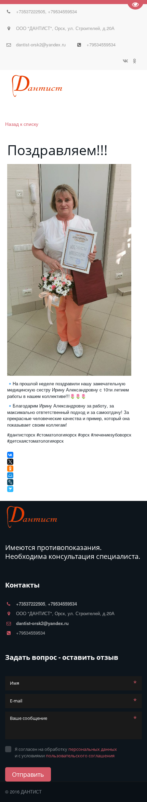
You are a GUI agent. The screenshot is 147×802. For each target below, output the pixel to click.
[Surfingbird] (11, 489)
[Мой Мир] (10, 475)
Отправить (28, 774)
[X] (10, 462)
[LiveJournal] (10, 482)
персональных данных (92, 749)
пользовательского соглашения (80, 756)
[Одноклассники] (10, 468)
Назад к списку (21, 123)
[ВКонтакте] (10, 455)
